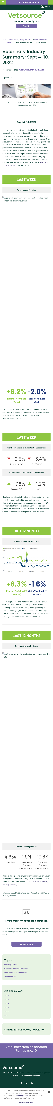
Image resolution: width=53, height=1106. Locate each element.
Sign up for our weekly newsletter (24, 1029)
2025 (6, 999)
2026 (6, 995)
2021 (6, 1015)
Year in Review (10, 976)
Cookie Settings (25, 1102)
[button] (27, 2)
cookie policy (22, 1095)
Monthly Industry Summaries (16, 968)
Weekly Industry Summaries (31, 70)
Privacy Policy (38, 1073)
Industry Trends (10, 965)
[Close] (49, 1092)
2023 (6, 1007)
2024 (6, 1003)
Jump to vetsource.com (30, 1075)
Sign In (48, 6)
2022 (6, 1011)
